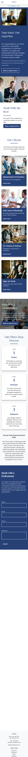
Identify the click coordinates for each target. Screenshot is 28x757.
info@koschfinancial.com (14, 745)
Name (3, 502)
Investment (14, 752)
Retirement (14, 750)
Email (3, 511)
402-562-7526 (15, 736)
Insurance (14, 756)
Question (4, 531)
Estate (14, 754)
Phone (3, 521)
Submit (5, 544)
